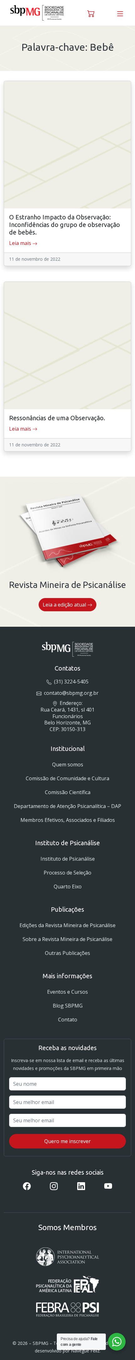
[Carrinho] (91, 12)
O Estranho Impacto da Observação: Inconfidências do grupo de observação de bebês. (64, 224)
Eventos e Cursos (67, 991)
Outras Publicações (67, 953)
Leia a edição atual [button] (65, 604)
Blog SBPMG (68, 1005)
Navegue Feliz (85, 1351)
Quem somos (67, 764)
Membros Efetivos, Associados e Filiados (67, 820)
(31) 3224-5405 (70, 681)
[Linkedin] (81, 1185)
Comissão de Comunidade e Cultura (67, 778)
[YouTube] (108, 1185)
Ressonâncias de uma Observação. (57, 417)
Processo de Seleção (67, 872)
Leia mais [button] (20, 243)
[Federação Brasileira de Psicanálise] (67, 1309)
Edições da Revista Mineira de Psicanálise (67, 925)
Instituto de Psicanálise (67, 858)
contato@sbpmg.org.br (70, 692)
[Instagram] (54, 1185)
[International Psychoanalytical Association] (67, 1256)
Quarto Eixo (68, 886)
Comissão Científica (67, 792)
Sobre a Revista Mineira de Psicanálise (67, 939)
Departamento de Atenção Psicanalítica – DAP (67, 806)
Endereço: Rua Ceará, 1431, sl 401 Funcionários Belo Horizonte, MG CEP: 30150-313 (67, 716)
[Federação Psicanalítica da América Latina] (67, 1284)
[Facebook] (27, 1185)
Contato (67, 1019)
